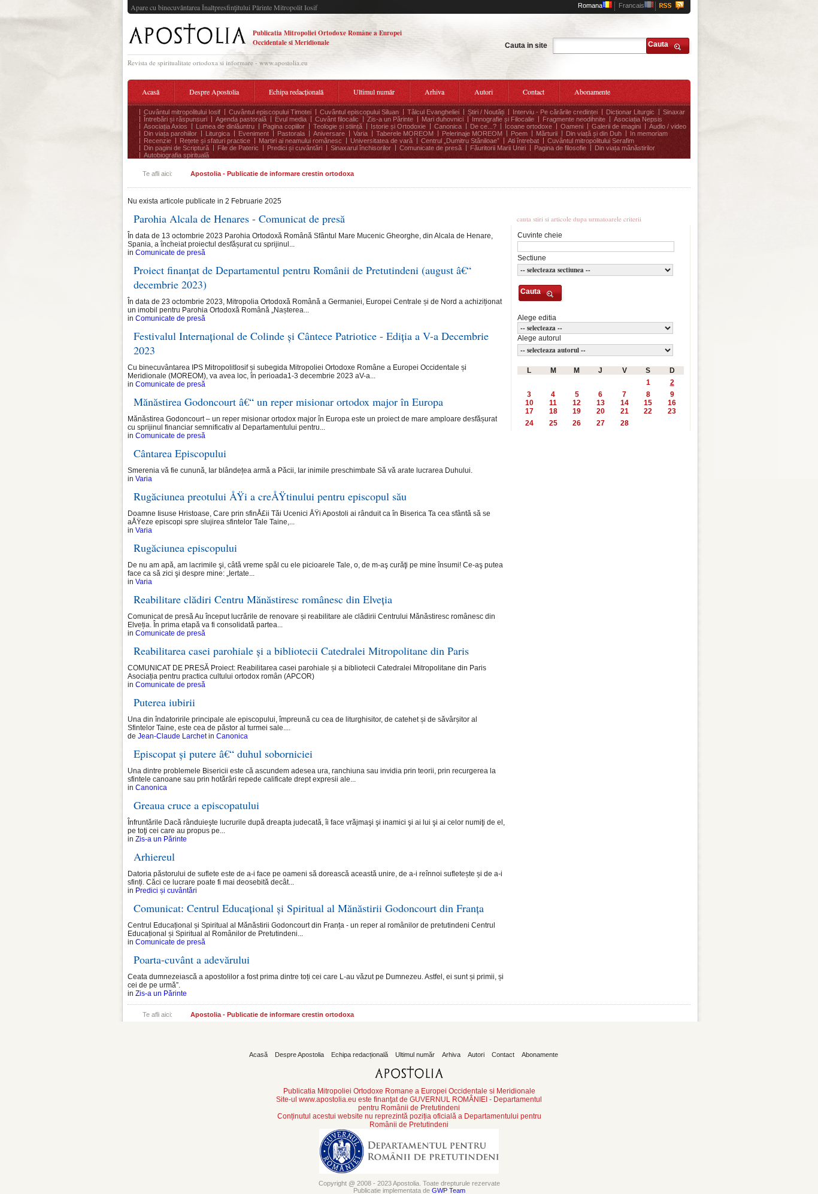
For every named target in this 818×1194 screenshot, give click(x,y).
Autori (483, 91)
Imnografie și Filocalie (503, 119)
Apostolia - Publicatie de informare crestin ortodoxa (272, 173)
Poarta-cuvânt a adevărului (192, 959)
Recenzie (157, 140)
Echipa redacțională (296, 91)
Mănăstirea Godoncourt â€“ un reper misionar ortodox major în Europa (288, 401)
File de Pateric (238, 147)
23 (672, 411)
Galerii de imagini (616, 126)
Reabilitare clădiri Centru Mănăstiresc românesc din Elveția (263, 599)
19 (576, 411)
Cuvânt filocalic (337, 119)
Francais (631, 5)
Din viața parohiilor (170, 133)
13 (600, 403)
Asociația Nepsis (638, 119)
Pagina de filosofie (560, 147)
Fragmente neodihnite (574, 119)
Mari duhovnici (442, 119)
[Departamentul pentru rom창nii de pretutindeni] (409, 1177)
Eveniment (253, 133)
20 (600, 411)
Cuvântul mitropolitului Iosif (182, 112)
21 (624, 411)
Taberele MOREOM (405, 133)
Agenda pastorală (241, 119)
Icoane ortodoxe (528, 126)
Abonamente (592, 91)
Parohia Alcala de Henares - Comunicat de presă (239, 218)
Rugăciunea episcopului (185, 547)
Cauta (658, 44)
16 (672, 403)
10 (529, 403)
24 (529, 423)
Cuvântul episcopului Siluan (359, 112)
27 (600, 423)
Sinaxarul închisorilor (361, 147)
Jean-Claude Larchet (172, 736)
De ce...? (483, 126)
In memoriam (649, 133)
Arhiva (434, 91)
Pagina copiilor (284, 126)
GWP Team (448, 1190)
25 (553, 423)
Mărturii (547, 133)
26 (576, 423)
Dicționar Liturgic (630, 112)
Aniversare (329, 133)
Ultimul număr (374, 91)
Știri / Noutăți (486, 112)
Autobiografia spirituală (176, 155)
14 (624, 403)
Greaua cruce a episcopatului (196, 805)
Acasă (150, 91)
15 (648, 403)
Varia (360, 133)
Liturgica (217, 133)
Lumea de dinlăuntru (225, 126)
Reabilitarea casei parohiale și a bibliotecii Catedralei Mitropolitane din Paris (301, 650)
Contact (533, 91)
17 (529, 411)
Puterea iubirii (164, 702)
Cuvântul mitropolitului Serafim (590, 140)
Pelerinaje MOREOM (472, 133)
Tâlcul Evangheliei (433, 112)
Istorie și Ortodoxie (398, 126)
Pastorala (291, 133)
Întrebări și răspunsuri (175, 119)
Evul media (291, 119)
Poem (519, 133)
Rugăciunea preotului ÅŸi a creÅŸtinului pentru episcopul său (270, 496)
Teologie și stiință (337, 126)
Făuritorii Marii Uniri (498, 147)
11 (553, 403)
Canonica (448, 126)
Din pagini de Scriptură (176, 147)
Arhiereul (154, 856)
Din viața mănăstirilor (625, 147)
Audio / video (667, 126)
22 (648, 411)
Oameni (572, 126)
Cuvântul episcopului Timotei (270, 112)
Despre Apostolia (214, 91)
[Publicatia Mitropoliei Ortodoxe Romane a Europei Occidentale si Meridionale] (187, 45)
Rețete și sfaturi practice (215, 140)
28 (624, 423)
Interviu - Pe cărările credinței (555, 112)
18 (553, 411)
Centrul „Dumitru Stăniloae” (460, 140)
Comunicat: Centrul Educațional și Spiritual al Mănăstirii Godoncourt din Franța (309, 908)
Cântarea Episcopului (180, 453)
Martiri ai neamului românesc (300, 140)
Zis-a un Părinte (390, 119)
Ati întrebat (523, 140)
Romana (590, 5)
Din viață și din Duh (594, 133)
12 (576, 403)
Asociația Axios (165, 126)
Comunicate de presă (430, 147)
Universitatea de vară (381, 140)
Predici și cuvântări (294, 147)
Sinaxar (674, 112)
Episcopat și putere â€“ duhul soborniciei (223, 753)
